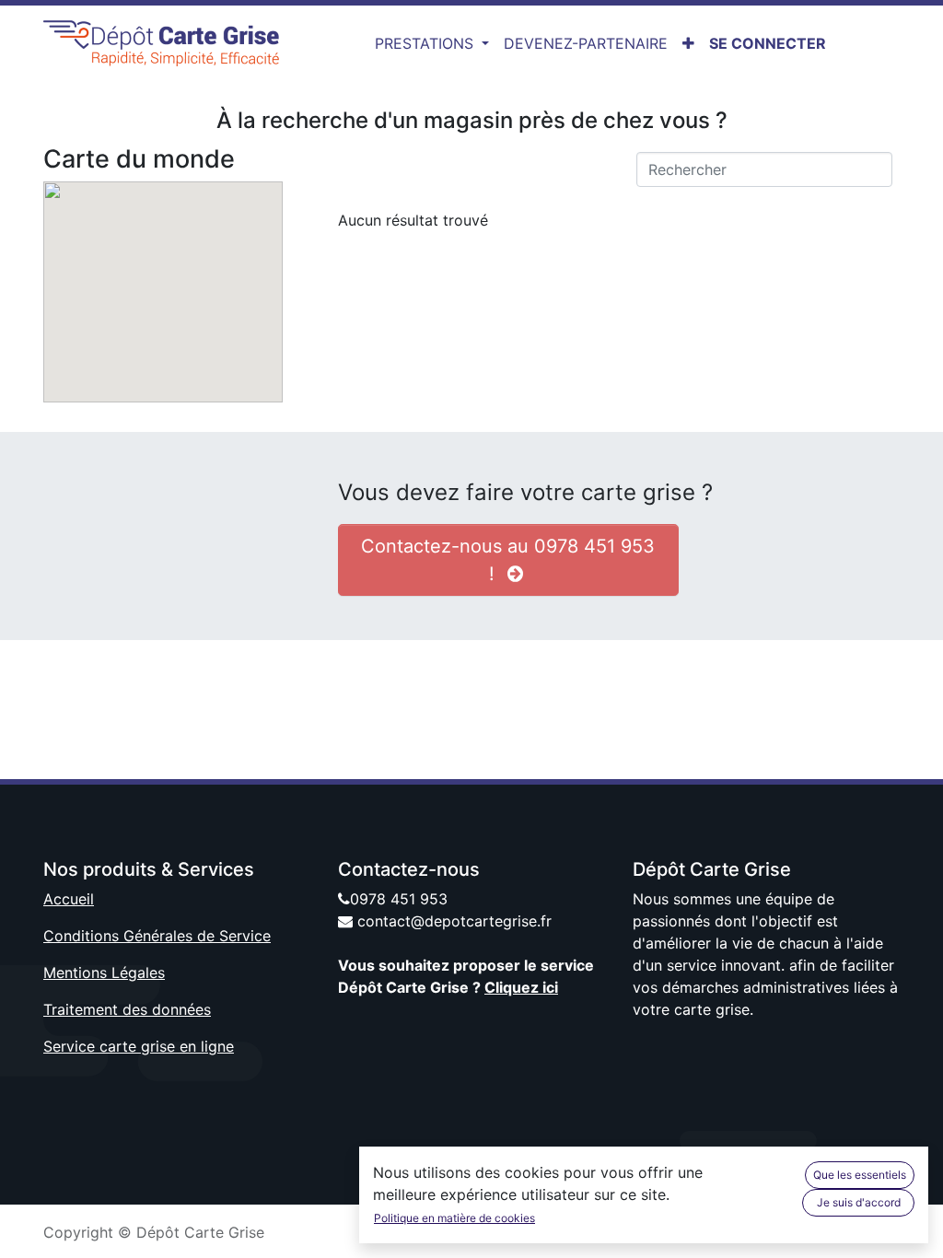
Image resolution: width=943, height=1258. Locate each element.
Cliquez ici (521, 987)
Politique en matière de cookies (454, 1218)
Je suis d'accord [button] (859, 1202)
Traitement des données (127, 1009)
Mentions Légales (104, 972)
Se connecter (767, 43)
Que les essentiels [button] (859, 1175)
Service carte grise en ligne (138, 1046)
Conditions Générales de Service (157, 935)
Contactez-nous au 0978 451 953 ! (508, 560)
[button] (688, 43)
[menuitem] (585, 43)
